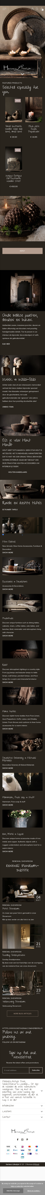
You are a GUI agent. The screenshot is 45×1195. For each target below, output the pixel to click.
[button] (4, 8)
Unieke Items (8, 407)
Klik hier (6, 344)
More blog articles (22, 1013)
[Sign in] (33, 9)
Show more (7, 552)
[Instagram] (22, 1139)
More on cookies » (33, 1191)
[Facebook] (17, 1139)
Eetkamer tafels (10, 509)
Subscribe (36, 1070)
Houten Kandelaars (17, 472)
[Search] (37, 9)
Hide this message (13, 1191)
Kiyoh (37, 1164)
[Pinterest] (27, 1139)
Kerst (22, 251)
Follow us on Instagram (13, 1042)
